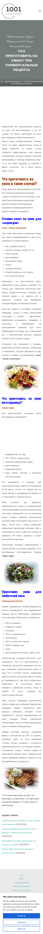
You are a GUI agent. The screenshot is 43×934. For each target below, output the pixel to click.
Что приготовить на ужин (20, 46)
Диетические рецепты (15, 36)
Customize (21, 922)
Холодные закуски (22, 883)
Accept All (21, 916)
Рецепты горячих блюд (15, 41)
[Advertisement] (21, 108)
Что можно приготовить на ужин (17, 795)
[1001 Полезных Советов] (14, 11)
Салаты (29, 41)
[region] (21, 913)
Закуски (29, 36)
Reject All (21, 929)
